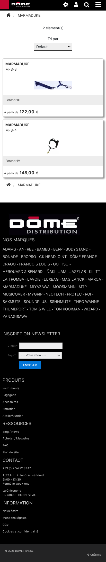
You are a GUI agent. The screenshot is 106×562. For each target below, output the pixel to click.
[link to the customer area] (78, 5)
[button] (100, 3)
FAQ (5, 445)
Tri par (53, 38)
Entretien (9, 409)
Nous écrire (11, 511)
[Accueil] (8, 15)
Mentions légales (14, 518)
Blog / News (11, 432)
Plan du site (11, 452)
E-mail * (12, 345)
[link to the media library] (68, 5)
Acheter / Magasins (16, 438)
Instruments (11, 388)
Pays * (12, 355)
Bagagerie (9, 395)
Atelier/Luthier (13, 416)
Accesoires (10, 402)
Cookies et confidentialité (20, 531)
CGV (6, 525)
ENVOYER (30, 365)
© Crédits (94, 554)
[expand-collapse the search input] (89, 5)
